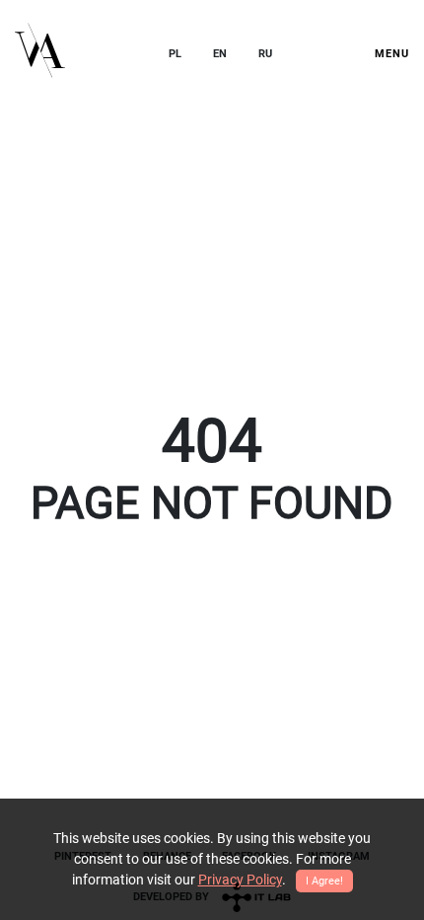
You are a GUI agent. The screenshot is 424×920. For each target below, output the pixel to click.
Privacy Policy (240, 879)
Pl (175, 53)
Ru (265, 53)
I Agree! (324, 881)
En (220, 53)
